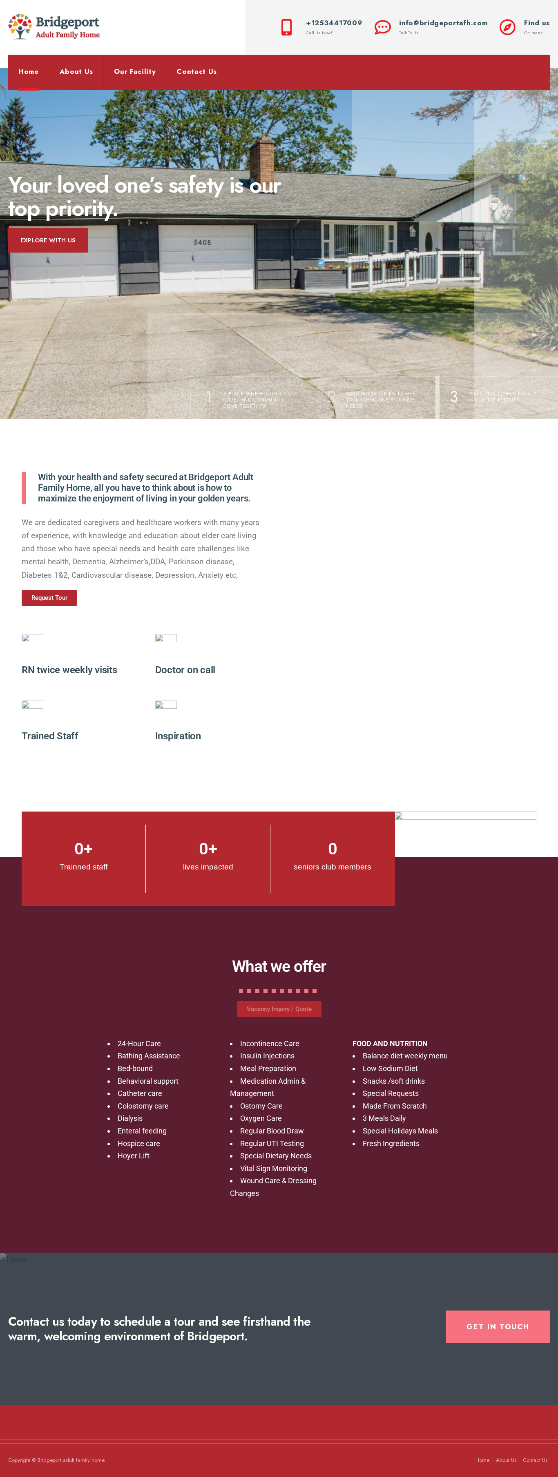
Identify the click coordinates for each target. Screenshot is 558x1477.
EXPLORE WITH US (48, 240)
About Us (76, 71)
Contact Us (196, 71)
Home (28, 71)
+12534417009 (334, 27)
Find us (537, 27)
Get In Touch (497, 1327)
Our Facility (135, 71)
